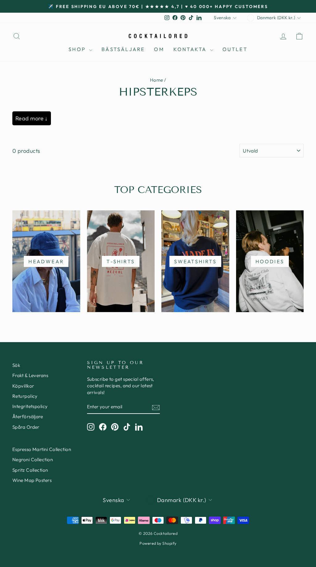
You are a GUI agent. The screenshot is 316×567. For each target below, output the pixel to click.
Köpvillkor (23, 386)
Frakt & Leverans (30, 375)
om (159, 49)
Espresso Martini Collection (41, 449)
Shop (78, 49)
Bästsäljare (123, 49)
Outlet (234, 49)
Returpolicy (25, 396)
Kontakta (191, 49)
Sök (16, 365)
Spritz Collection (30, 470)
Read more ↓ (31, 118)
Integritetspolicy (30, 406)
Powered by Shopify (157, 543)
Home (156, 80)
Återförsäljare (27, 416)
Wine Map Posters (32, 480)
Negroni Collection (32, 459)
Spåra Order (26, 427)
